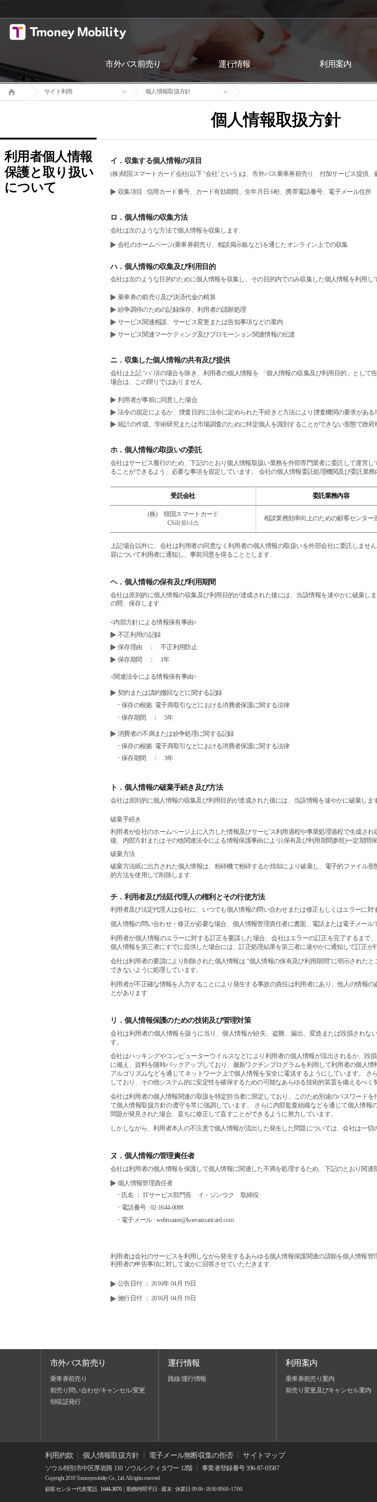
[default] (283, 91)
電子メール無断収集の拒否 (191, 1455)
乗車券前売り (68, 1378)
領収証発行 (65, 1401)
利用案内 (301, 1363)
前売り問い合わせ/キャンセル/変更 (97, 1390)
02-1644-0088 (166, 1207)
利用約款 (59, 1455)
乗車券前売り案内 (310, 1378)
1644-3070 (110, 1489)
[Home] (15, 91)
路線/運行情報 (187, 1378)
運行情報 (184, 1363)
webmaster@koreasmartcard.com (194, 1220)
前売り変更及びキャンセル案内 (328, 1390)
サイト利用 (58, 91)
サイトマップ (264, 1455)
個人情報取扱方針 (167, 91)
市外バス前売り (78, 1363)
